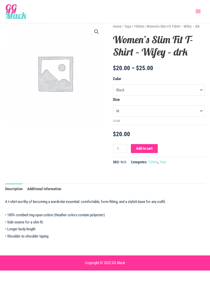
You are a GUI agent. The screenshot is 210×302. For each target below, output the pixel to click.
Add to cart (144, 148)
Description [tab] (14, 189)
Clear (116, 121)
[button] (96, 31)
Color (117, 79)
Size (116, 99)
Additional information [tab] (44, 189)
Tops (127, 26)
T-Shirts (139, 26)
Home (117, 26)
